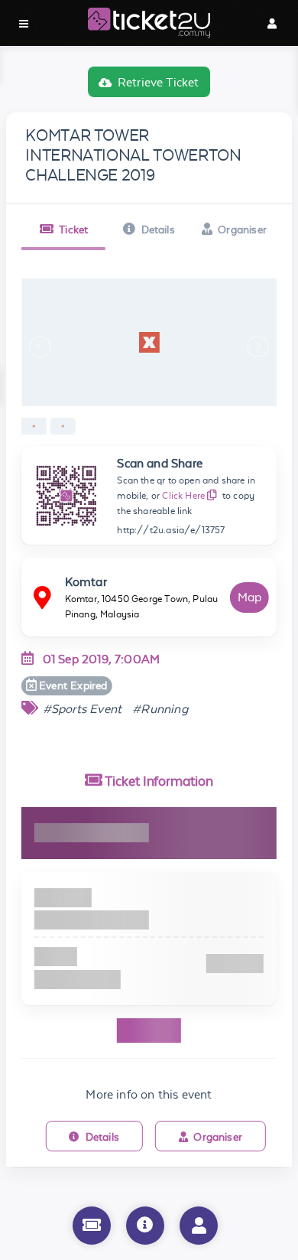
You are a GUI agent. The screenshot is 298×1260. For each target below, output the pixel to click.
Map (250, 597)
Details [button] (158, 229)
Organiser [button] (242, 229)
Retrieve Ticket (158, 82)
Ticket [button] (73, 229)
